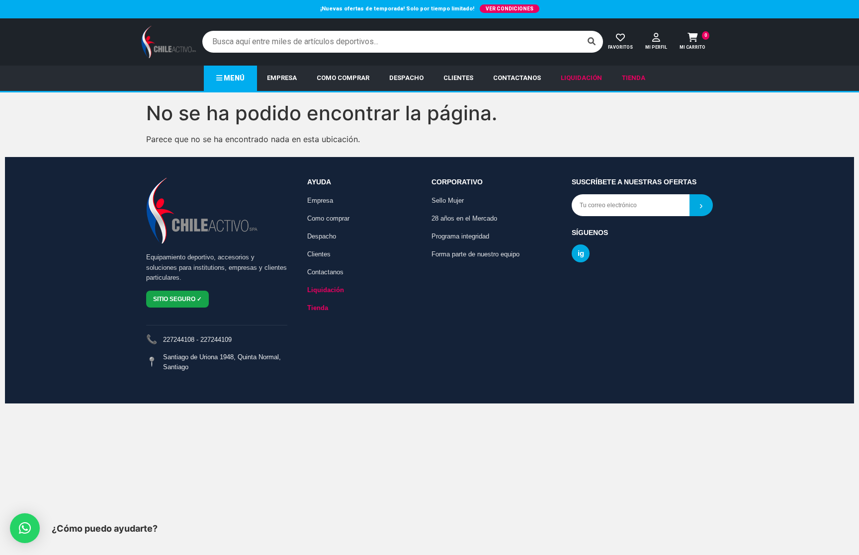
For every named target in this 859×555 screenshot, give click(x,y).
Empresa (320, 200)
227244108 (178, 339)
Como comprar (328, 218)
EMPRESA (282, 77)
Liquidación (325, 290)
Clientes (319, 254)
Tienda (317, 308)
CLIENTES (458, 77)
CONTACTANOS (517, 77)
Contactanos (325, 272)
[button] (25, 528)
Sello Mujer (447, 200)
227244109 (216, 339)
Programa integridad (460, 236)
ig (581, 253)
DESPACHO (406, 77)
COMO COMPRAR (343, 77)
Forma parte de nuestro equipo (475, 254)
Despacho (321, 236)
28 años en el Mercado (464, 218)
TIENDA (633, 77)
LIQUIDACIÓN (581, 77)
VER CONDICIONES (509, 8)
